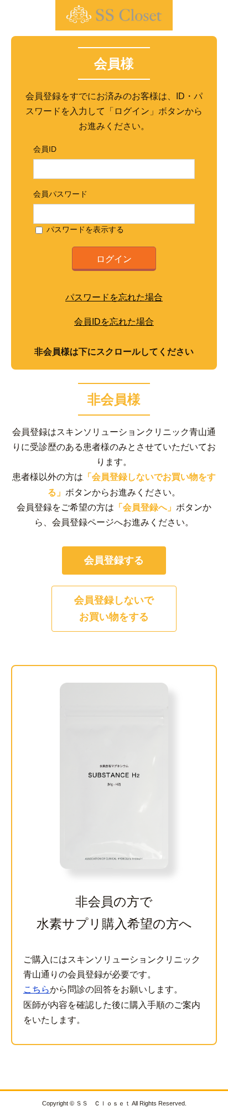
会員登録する (114, 560)
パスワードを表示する (85, 229)
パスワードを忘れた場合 (114, 297)
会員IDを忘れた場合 (114, 321)
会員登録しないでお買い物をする (114, 609)
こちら (36, 989)
